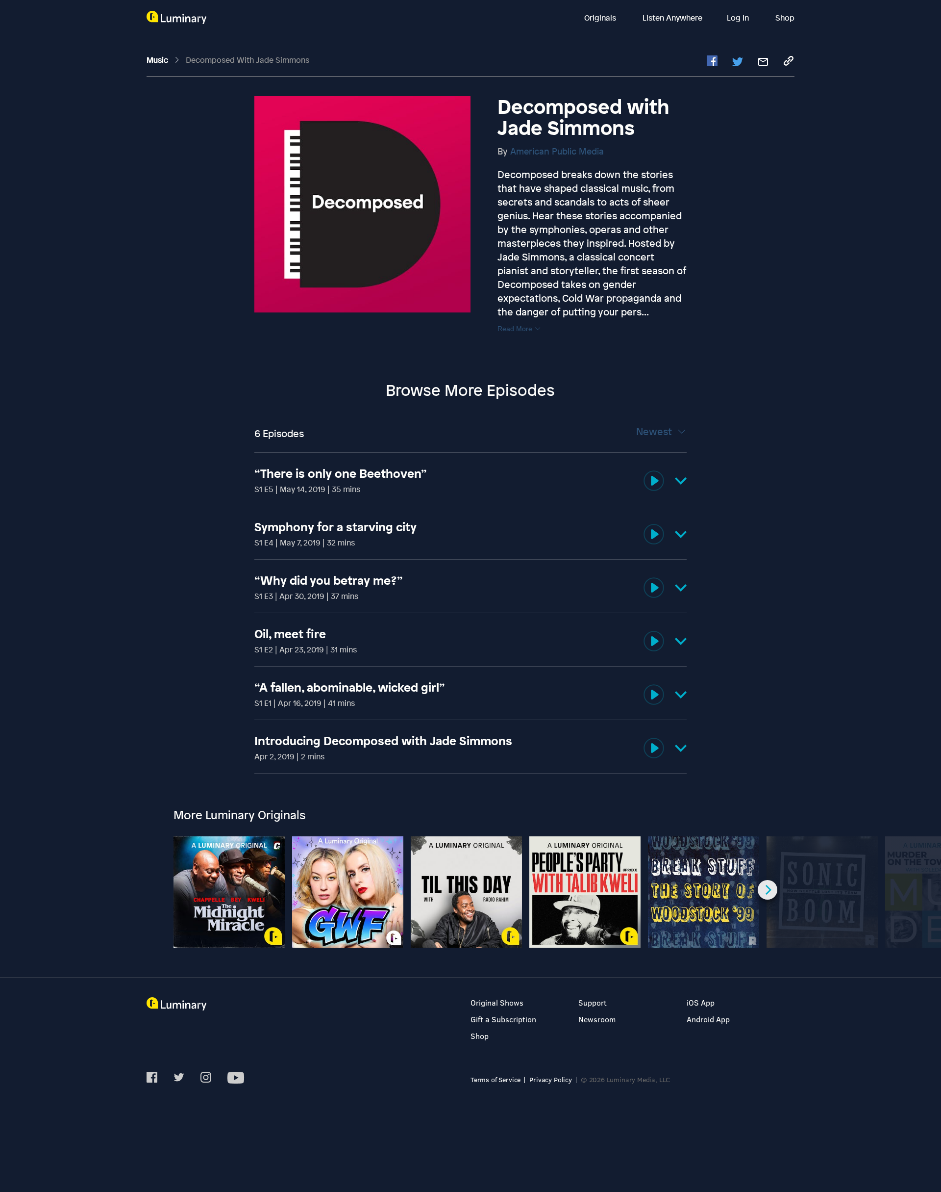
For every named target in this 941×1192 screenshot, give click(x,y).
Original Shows (496, 1002)
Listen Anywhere (672, 17)
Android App (708, 1019)
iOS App (701, 1002)
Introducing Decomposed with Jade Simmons (383, 741)
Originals (601, 17)
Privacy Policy (550, 1079)
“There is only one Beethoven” (340, 473)
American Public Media (557, 151)
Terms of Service (495, 1079)
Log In (739, 17)
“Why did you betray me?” (328, 580)
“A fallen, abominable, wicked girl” (349, 687)
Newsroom (597, 1019)
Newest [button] (655, 431)
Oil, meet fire (290, 634)
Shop (784, 17)
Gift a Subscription (503, 1019)
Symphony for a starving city (335, 527)
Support (592, 1002)
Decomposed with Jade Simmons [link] (247, 59)
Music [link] (158, 59)
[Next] (767, 890)
